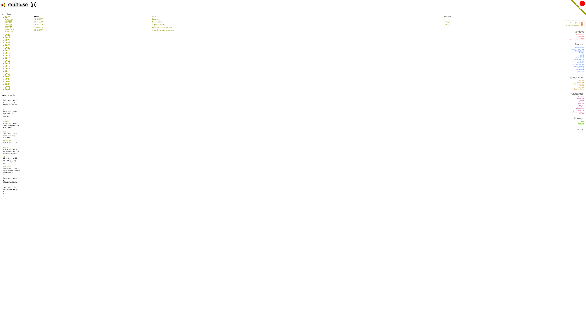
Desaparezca (579, 59)
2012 (7, 68)
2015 (7, 60)
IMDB (582, 100)
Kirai (582, 54)
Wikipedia (580, 98)
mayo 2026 (9, 24)
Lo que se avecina (158, 25)
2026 (7, 17)
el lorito (581, 61)
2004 (7, 89)
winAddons (580, 108)
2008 (7, 79)
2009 (7, 76)
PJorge (581, 52)
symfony (581, 110)
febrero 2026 (9, 29)
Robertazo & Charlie (577, 40)
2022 (7, 42)
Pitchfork (581, 103)
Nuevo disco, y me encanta (162, 27)
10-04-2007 (38, 19)
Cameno (581, 125)
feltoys (581, 38)
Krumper (581, 36)
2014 (7, 63)
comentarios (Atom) (573, 25)
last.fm (581, 85)
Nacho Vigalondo (578, 49)
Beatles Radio (579, 89)
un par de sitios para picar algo (163, 30)
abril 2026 (8, 26)
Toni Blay (580, 121)
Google (581, 105)
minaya (5, 147)
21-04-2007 (38, 27)
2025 (7, 34)
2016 (7, 58)
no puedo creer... (578, 66)
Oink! (582, 56)
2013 (7, 66)
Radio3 (581, 80)
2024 (7, 37)
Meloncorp (580, 69)
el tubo (581, 113)
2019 (7, 50)
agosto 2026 (9, 19)
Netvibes (581, 97)
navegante (7, 140)
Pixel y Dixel (579, 51)
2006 (7, 84)
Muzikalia (580, 63)
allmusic (581, 102)
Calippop (6, 121)
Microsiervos (579, 47)
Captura (581, 123)
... (4, 99)
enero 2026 (9, 31)
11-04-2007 (38, 22)
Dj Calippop (580, 35)
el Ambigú (580, 82)
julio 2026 (8, 21)
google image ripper (577, 112)
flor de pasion (579, 84)
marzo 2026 (9, 28)
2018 (7, 53)
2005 (7, 86)
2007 (7, 81)
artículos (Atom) (574, 23)
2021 (7, 45)
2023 (7, 40)
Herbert (581, 87)
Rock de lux (579, 58)
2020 (7, 47)
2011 (7, 71)
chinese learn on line (576, 107)
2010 (7, 73)
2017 (7, 55)
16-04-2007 (38, 25)
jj (3, 109)
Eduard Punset (578, 64)
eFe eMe (580, 71)
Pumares (580, 73)
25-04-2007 (38, 30)
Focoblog (580, 68)
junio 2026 (9, 23)
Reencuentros (157, 22)
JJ (4, 156)
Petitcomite (7, 167)
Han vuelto (155, 19)
